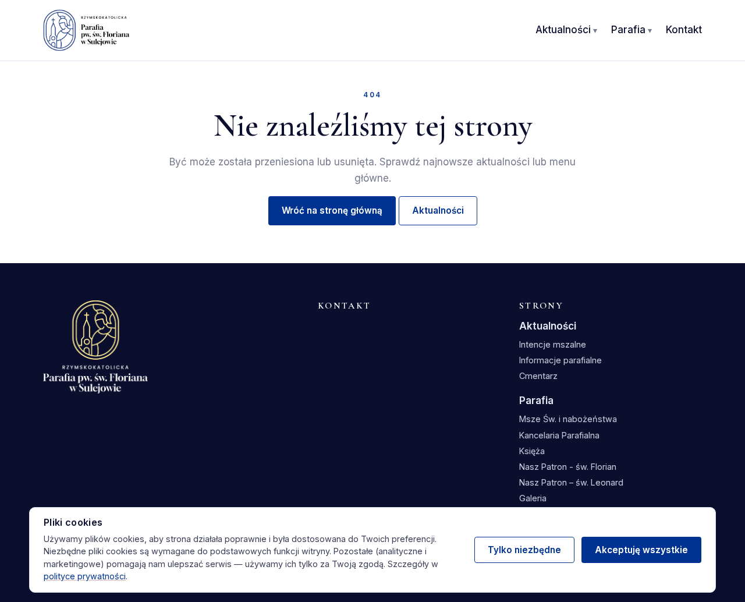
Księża (532, 451)
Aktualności (563, 30)
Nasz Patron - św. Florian (567, 467)
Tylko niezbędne (524, 549)
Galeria (533, 498)
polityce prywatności (85, 576)
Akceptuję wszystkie (641, 549)
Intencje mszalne (552, 344)
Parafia (628, 30)
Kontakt (684, 30)
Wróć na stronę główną (332, 210)
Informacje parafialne (560, 360)
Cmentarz (538, 376)
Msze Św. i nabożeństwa (568, 419)
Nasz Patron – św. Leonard (571, 482)
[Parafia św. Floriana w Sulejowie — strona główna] (86, 30)
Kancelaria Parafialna (559, 435)
